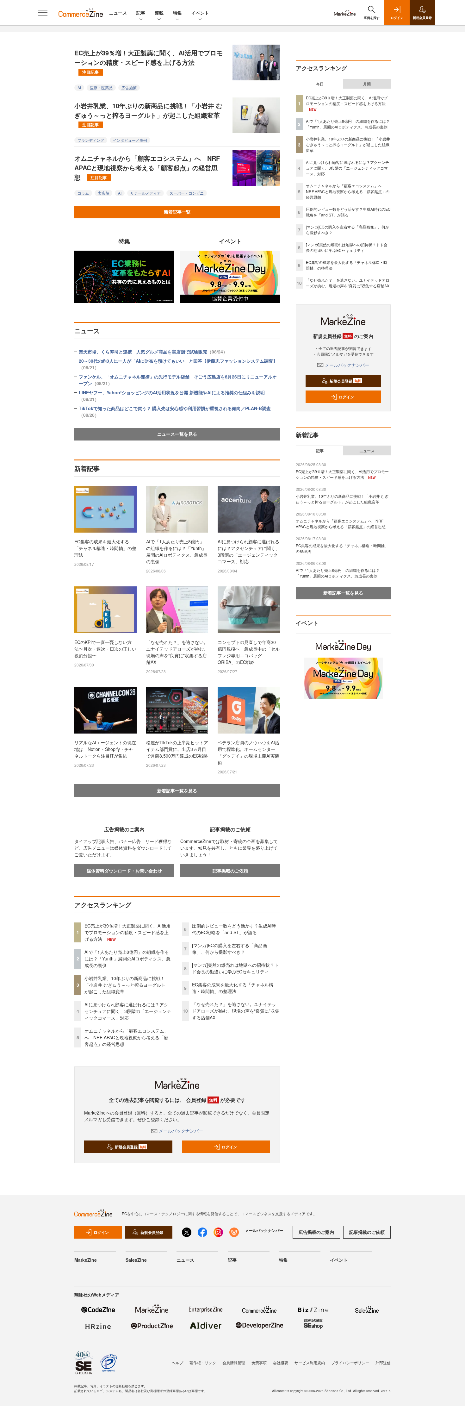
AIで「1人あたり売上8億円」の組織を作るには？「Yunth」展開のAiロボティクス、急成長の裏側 (177, 551)
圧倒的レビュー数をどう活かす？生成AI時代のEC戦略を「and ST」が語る (234, 928)
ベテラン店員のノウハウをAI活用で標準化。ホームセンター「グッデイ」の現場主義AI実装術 (248, 752)
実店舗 (103, 193)
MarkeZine (85, 1260)
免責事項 (259, 1362)
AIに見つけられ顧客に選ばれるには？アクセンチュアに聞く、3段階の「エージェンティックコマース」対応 (249, 551)
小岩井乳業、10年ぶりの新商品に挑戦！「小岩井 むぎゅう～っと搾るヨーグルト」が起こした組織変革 (148, 114)
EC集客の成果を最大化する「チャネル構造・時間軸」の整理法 (105, 548)
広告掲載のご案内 (316, 1232)
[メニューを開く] (42, 12)
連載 (159, 12)
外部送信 (383, 1362)
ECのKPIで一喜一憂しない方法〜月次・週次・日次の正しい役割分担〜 (105, 649)
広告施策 (129, 87)
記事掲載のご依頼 (230, 870)
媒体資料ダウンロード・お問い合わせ (124, 870)
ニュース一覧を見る (177, 434)
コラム (83, 193)
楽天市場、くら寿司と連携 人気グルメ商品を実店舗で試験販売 (153, 351)
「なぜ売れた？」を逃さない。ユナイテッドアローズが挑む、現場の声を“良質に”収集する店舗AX (177, 652)
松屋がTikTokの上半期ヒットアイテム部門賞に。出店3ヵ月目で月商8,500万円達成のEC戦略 (177, 749)
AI (79, 87)
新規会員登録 (130, 1147)
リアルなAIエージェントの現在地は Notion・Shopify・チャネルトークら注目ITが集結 (105, 749)
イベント (200, 12)
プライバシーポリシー (350, 1362)
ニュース (118, 12)
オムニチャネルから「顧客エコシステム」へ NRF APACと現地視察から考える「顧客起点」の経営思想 (147, 167)
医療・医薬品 (101, 87)
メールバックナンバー (181, 1131)
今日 (320, 84)
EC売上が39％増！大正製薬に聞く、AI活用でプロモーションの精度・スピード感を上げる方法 (148, 61)
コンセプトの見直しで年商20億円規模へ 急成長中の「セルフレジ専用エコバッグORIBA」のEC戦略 (249, 652)
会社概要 (280, 1362)
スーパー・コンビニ (187, 193)
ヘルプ (177, 1362)
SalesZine (136, 1260)
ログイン (229, 1147)
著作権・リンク (202, 1362)
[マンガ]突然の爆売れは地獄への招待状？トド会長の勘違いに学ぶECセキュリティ (235, 968)
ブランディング (91, 140)
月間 (367, 84)
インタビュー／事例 (130, 140)
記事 (140, 12)
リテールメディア (145, 193)
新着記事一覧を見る (177, 790)
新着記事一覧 (177, 212)
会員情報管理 (233, 1362)
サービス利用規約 (309, 1362)
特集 (177, 12)
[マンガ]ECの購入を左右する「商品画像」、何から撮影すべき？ (229, 948)
